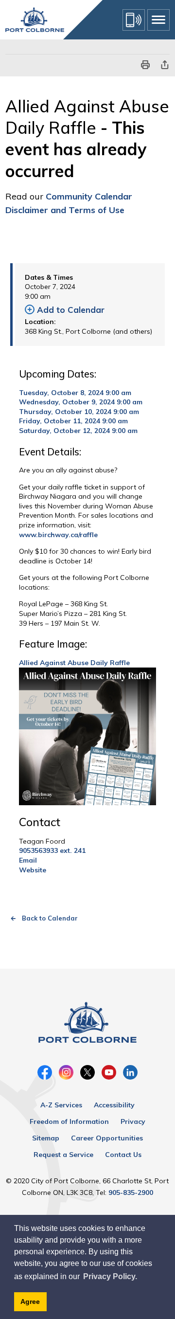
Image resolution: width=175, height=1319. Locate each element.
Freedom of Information (69, 1121)
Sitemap (45, 1138)
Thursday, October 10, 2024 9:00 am (79, 411)
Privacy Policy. (110, 1276)
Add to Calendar (71, 310)
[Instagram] (66, 1072)
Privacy (133, 1121)
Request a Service (63, 1154)
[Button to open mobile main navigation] (158, 20)
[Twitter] (87, 1072)
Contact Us (123, 1154)
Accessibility (114, 1105)
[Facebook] (44, 1072)
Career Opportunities (107, 1138)
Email (28, 860)
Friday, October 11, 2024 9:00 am (73, 420)
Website (32, 870)
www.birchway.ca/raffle (58, 534)
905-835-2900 (130, 1192)
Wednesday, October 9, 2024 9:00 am (80, 402)
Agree (30, 1301)
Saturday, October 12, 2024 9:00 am (78, 430)
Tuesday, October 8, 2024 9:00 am (75, 392)
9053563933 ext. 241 (52, 850)
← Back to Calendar (44, 918)
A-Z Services (61, 1105)
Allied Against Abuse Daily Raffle (74, 662)
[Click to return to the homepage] (34, 19)
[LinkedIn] (130, 1072)
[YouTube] (109, 1072)
